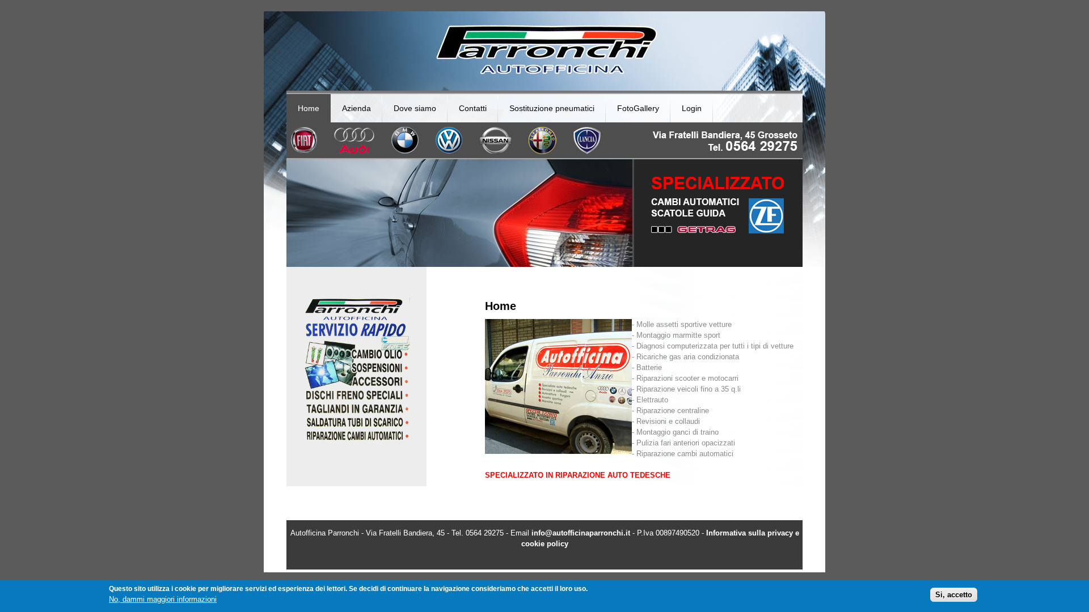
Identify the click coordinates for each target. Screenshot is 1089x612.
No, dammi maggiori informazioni (163, 599)
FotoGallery (638, 108)
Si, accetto (953, 594)
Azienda (356, 108)
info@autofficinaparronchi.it (580, 533)
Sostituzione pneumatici (551, 108)
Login (692, 108)
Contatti (473, 108)
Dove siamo (415, 108)
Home (308, 108)
